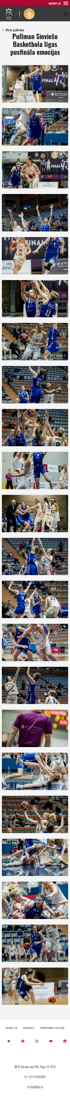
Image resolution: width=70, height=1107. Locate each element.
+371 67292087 (37, 1077)
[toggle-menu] (65, 3)
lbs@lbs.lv (37, 1087)
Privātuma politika (52, 1028)
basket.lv (55, 3)
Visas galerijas (15, 30)
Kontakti (28, 1028)
